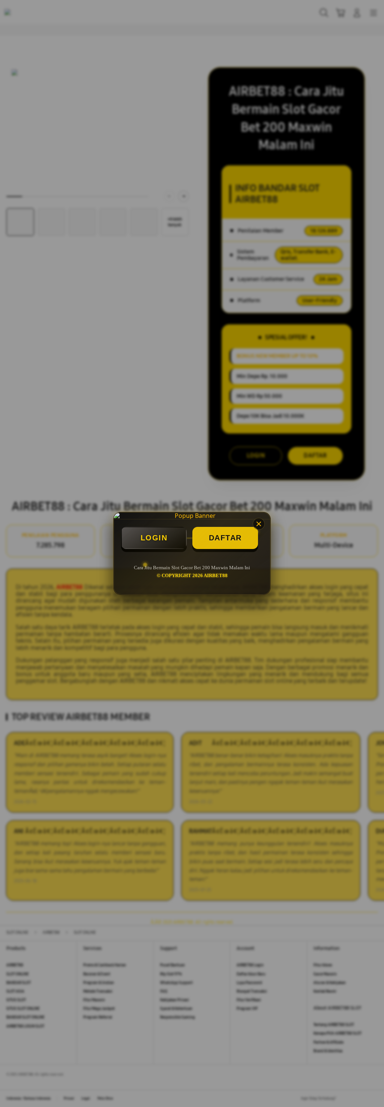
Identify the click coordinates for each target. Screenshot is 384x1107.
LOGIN (154, 538)
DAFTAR (225, 538)
